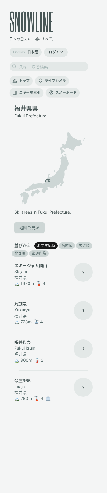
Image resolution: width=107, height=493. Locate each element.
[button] (45, 181)
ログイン (56, 52)
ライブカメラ (55, 80)
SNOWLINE (31, 21)
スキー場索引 (29, 92)
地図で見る (29, 227)
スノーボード (66, 92)
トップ (24, 80)
